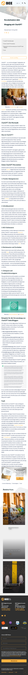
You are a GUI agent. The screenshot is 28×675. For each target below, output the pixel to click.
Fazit (5, 50)
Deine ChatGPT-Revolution (9, 43)
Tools (21, 483)
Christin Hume (13, 107)
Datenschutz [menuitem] (4, 672)
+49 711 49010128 (20, 610)
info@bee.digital (5, 608)
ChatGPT (3, 109)
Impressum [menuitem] (11, 672)
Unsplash (20, 107)
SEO (20, 243)
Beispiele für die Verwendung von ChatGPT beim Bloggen (13, 47)
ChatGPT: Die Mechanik (9, 41)
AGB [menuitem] (16, 672)
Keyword (20, 232)
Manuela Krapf (7, 29)
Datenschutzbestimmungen (15, 655)
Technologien (15, 483)
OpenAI (8, 169)
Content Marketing (6, 483)
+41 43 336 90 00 (5, 610)
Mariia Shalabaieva (13, 314)
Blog (7, 252)
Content (7, 198)
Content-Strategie (18, 425)
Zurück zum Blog (14, 57)
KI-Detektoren (7, 437)
